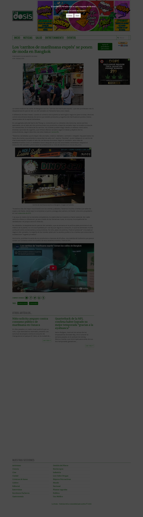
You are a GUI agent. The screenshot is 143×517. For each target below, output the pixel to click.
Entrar (70, 15)
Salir (77, 15)
